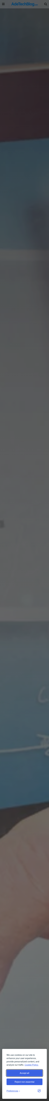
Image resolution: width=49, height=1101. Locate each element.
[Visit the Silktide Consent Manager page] (39, 1091)
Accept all (24, 1073)
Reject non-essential (24, 1081)
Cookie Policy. (32, 1064)
